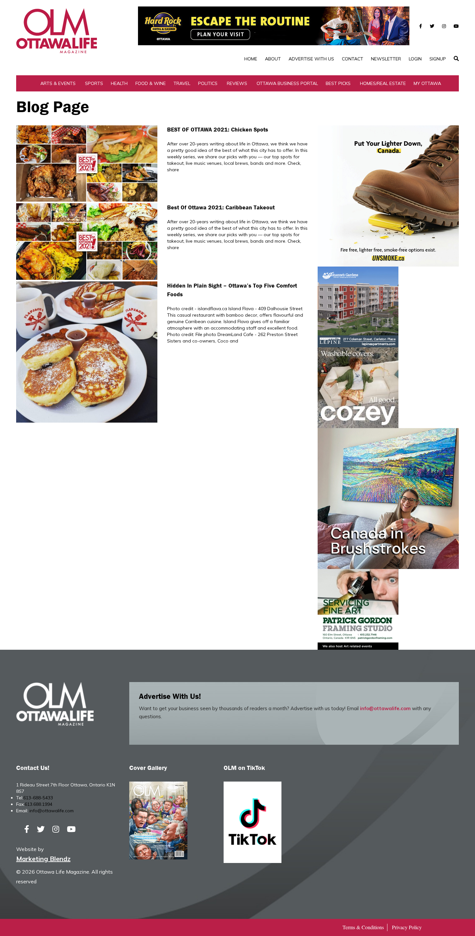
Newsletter (386, 59)
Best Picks (338, 83)
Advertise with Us (311, 59)
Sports (94, 83)
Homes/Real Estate (383, 83)
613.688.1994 (38, 804)
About (273, 59)
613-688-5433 (38, 798)
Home (250, 59)
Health (119, 83)
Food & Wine (150, 83)
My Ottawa (427, 83)
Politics (207, 83)
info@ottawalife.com (385, 708)
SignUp (437, 59)
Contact (352, 59)
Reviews (237, 83)
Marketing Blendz (43, 859)
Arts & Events (58, 83)
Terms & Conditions (363, 927)
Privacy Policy (407, 927)
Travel (182, 83)
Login (415, 59)
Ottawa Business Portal (287, 83)
